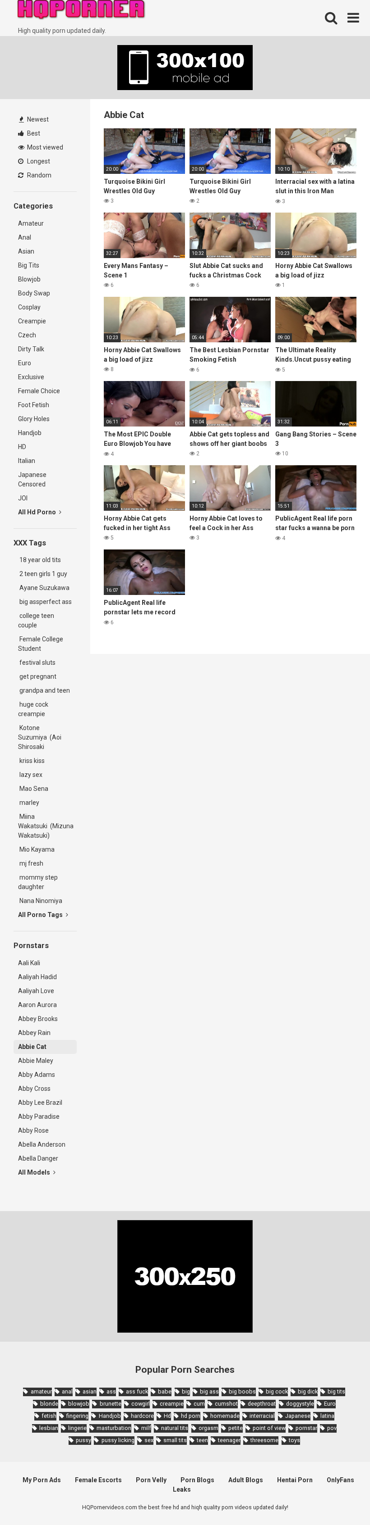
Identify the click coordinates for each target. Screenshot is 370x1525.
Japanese (297, 1415)
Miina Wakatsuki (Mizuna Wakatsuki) (46, 826)
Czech (27, 335)
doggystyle (300, 1403)
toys (294, 1440)
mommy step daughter (38, 882)
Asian (26, 251)
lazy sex (30, 774)
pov (332, 1428)
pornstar (306, 1428)
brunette (110, 1403)
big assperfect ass (45, 601)
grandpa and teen (44, 690)
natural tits (174, 1428)
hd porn (190, 1415)
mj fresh (30, 863)
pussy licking (118, 1440)
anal (67, 1391)
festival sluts (37, 662)
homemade (225, 1415)
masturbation (114, 1428)
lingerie (77, 1428)
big (186, 1391)
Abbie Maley (35, 1060)
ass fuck (137, 1391)
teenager (229, 1440)
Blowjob (29, 279)
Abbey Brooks (38, 1018)
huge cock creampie (33, 709)
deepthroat (262, 1403)
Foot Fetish (33, 404)
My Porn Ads (42, 1480)
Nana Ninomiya (41, 900)
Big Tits (28, 265)
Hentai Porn (295, 1480)
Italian (26, 460)
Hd (167, 1415)
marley (28, 802)
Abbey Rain (34, 1032)
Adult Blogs (245, 1480)
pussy (83, 1440)
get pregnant (37, 676)
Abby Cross (34, 1088)
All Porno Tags (41, 914)
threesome (264, 1440)
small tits (175, 1440)
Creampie (32, 321)
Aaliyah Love (36, 990)
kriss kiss (31, 760)
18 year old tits (39, 559)
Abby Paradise (39, 1116)
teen (202, 1440)
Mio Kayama (37, 849)
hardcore (142, 1415)
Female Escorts (98, 1480)
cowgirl (140, 1403)
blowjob (78, 1403)
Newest (37, 119)
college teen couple (36, 620)
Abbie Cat (32, 1046)
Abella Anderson (41, 1144)
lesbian (48, 1428)
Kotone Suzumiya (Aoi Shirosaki (39, 737)
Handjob (30, 432)
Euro (24, 363)
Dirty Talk (31, 349)
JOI (23, 498)
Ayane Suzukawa (44, 587)
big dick (308, 1391)
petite (235, 1428)
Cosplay (29, 307)
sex (148, 1440)
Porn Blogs (197, 1480)
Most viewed (44, 147)
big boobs (242, 1391)
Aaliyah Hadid (37, 976)
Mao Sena (34, 788)
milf (146, 1428)
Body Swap (34, 293)
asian (90, 1391)
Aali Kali (29, 963)
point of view (269, 1428)
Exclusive (31, 377)
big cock (277, 1391)
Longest (38, 161)
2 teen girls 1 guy (42, 573)
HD (22, 446)
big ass (209, 1391)
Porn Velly (151, 1480)
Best (33, 133)
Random (38, 175)
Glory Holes (34, 418)
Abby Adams (36, 1074)
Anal (24, 237)
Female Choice (39, 391)
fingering (77, 1415)
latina (327, 1415)
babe (164, 1391)
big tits (336, 1391)
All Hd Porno (37, 512)
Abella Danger (38, 1158)
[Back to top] (340, 1498)
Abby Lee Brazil (40, 1102)
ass (111, 1391)
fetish (49, 1415)
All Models (34, 1172)
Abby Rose (33, 1130)
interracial (262, 1415)
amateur (41, 1391)
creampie (172, 1403)
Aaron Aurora (37, 1004)
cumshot (226, 1403)
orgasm (208, 1428)
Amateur (31, 223)
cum (199, 1403)
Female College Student (40, 643)
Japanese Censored (32, 479)
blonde (49, 1403)
